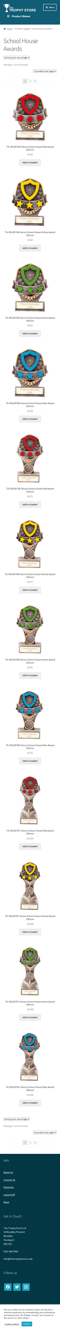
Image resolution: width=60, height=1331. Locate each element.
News (6, 1202)
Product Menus (21, 16)
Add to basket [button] (30, 162)
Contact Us (9, 1179)
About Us (8, 1172)
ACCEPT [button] (26, 1324)
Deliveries (9, 1187)
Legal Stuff (9, 1194)
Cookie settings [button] (12, 1324)
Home (9, 28)
